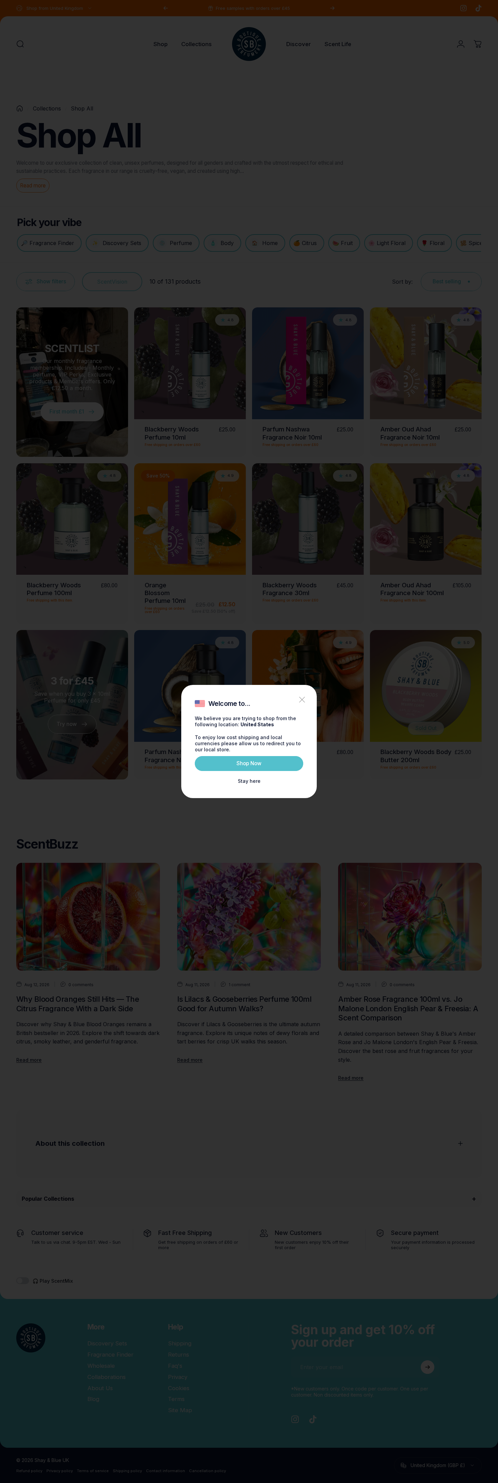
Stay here (249, 781)
